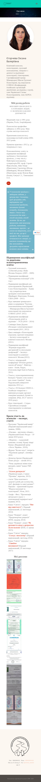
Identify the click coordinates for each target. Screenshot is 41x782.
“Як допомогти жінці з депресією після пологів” (21, 525)
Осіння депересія (17, 471)
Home (17, 14)
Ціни (8, 183)
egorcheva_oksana (28, 762)
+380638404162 (29, 760)
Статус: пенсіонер (17, 536)
